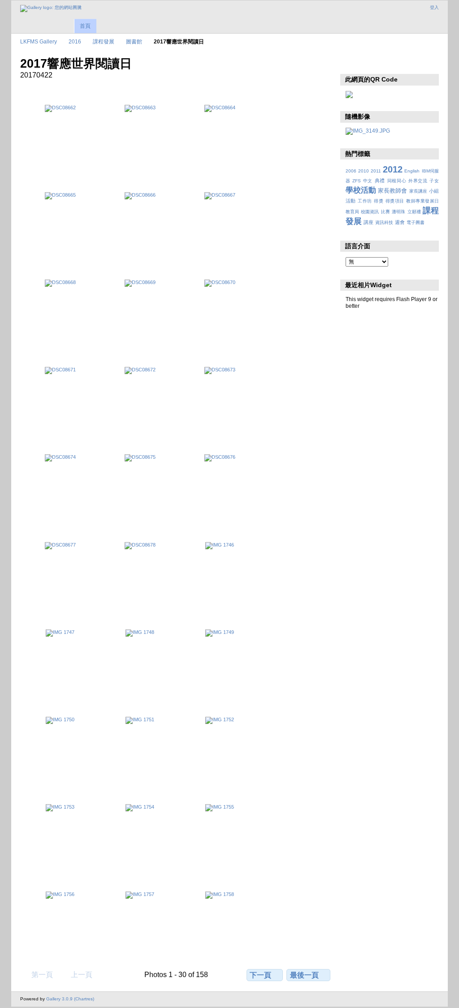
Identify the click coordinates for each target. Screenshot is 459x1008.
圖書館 (134, 41)
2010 (363, 170)
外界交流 (418, 180)
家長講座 (418, 191)
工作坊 (365, 200)
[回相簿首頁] (51, 8)
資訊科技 (384, 222)
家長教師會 (392, 191)
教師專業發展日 (422, 200)
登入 (434, 7)
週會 (400, 222)
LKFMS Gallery (38, 41)
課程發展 (103, 41)
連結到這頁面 (369, 62)
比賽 (385, 211)
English (412, 170)
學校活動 (361, 190)
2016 (75, 41)
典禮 (380, 180)
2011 (376, 170)
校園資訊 (370, 211)
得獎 (378, 200)
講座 (368, 222)
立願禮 (414, 211)
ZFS (356, 180)
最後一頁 (304, 975)
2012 (393, 169)
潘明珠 (398, 211)
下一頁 (260, 975)
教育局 (352, 211)
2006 (351, 170)
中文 (367, 180)
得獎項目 (394, 200)
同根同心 (397, 180)
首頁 (85, 26)
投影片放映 (350, 62)
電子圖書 (415, 222)
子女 (434, 180)
